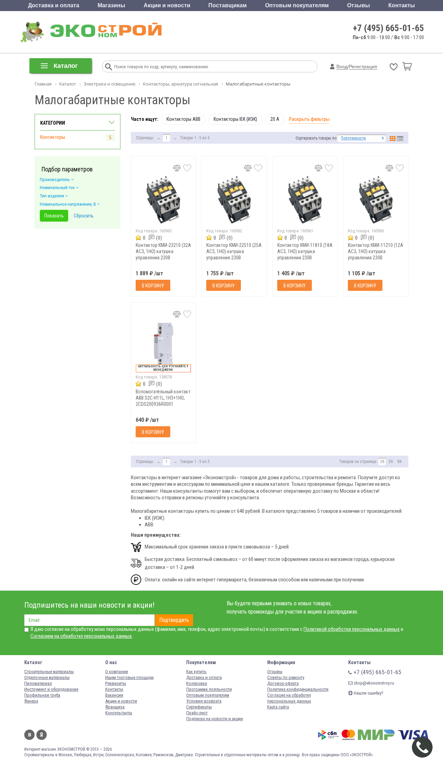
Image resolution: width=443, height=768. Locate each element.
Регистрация (363, 66)
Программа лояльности (209, 689)
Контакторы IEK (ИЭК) (235, 119)
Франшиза (115, 706)
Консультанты (118, 712)
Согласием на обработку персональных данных (81, 636)
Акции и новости (167, 5)
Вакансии (114, 695)
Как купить (196, 671)
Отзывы (358, 5)
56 (391, 461)
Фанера (31, 701)
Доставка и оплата (53, 5)
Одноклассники (41, 735)
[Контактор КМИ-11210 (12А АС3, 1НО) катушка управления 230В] (376, 200)
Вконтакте (29, 735)
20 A (274, 119)
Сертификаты (199, 706)
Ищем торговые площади (129, 677)
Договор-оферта (283, 683)
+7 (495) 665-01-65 (388, 28)
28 (382, 461)
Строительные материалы (49, 671)
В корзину (153, 285)
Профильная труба (42, 695)
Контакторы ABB (183, 119)
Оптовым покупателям (297, 5)
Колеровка (196, 683)
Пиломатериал (38, 683)
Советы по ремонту (285, 677)
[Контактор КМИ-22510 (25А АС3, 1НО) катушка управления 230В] (234, 200)
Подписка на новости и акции (214, 718)
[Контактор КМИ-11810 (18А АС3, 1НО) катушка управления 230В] (305, 200)
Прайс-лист (197, 712)
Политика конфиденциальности (297, 689)
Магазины (111, 5)
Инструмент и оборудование (51, 689)
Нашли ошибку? (368, 693)
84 (399, 461)
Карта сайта (278, 706)
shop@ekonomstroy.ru (373, 683)
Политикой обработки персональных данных (352, 629)
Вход (341, 66)
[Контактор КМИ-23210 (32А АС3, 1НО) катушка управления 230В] (163, 200)
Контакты (401, 5)
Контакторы (52, 137)
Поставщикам (227, 5)
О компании (116, 671)
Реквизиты (115, 683)
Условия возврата (204, 701)
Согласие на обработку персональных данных (289, 698)
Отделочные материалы (47, 677)
